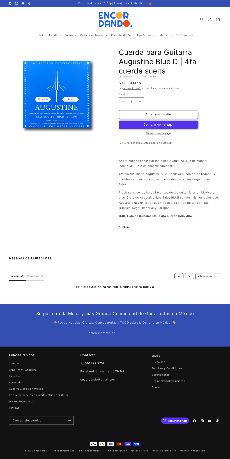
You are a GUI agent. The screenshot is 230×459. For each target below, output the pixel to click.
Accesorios (16, 382)
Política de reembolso (62, 450)
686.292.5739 (94, 363)
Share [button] (126, 227)
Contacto (158, 387)
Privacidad (158, 361)
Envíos (156, 355)
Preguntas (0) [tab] (35, 276)
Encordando (40, 450)
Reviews (14, 407)
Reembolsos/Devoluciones (168, 380)
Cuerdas (14, 363)
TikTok (120, 371)
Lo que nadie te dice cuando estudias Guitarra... (40, 394)
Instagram (105, 371)
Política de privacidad (89, 450)
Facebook (87, 371)
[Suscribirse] (143, 333)
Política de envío (139, 450)
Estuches (14, 375)
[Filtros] (189, 276)
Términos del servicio (115, 450)
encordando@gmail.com (98, 379)
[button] (54, 35)
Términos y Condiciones (167, 368)
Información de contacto (192, 450)
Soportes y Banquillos (23, 369)
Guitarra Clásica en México (26, 388)
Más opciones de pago (158, 133)
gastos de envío (132, 88)
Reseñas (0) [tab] (17, 276)
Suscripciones (161, 374)
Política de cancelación (164, 450)
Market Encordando (21, 401)
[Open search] (178, 276)
